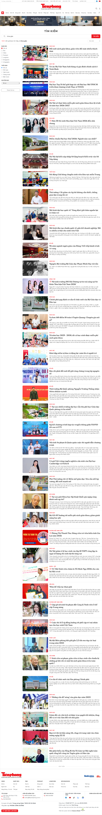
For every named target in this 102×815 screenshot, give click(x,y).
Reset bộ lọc (10, 90)
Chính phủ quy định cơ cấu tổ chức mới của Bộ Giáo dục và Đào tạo (75, 300)
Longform (6, 57)
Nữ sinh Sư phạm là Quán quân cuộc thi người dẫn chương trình (75, 443)
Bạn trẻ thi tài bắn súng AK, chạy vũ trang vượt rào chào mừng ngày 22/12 (74, 734)
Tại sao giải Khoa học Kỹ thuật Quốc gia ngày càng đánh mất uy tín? (73, 498)
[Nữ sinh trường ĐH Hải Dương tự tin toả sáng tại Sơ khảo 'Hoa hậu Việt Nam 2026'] (35, 286)
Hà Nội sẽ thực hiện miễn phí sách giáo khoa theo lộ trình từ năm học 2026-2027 (74, 104)
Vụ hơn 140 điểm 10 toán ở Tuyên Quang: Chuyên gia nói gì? (74, 318)
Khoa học (83, 13)
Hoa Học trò (66, 1)
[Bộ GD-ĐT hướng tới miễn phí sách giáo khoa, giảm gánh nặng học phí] (35, 519)
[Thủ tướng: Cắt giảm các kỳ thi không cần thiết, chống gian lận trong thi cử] (35, 196)
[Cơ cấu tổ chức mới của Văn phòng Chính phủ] (35, 683)
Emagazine (6, 60)
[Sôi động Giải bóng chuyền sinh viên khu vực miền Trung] (35, 178)
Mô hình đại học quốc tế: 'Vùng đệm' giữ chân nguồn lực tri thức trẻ (73, 211)
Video (94, 13)
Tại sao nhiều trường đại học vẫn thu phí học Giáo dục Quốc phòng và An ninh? (74, 408)
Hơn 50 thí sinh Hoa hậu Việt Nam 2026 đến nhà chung (72, 122)
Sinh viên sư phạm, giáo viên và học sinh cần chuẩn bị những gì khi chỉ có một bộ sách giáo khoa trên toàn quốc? (74, 660)
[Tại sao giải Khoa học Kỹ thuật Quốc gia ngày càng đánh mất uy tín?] (35, 501)
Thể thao (52, 13)
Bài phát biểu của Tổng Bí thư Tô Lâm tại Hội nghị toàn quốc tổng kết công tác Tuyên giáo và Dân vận (73, 752)
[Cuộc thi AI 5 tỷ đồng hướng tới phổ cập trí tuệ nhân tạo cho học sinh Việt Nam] (35, 626)
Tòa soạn (75, 1)
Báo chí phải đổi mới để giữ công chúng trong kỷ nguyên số (74, 372)
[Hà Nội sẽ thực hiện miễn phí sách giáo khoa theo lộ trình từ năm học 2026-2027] (35, 107)
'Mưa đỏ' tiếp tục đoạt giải (60, 587)
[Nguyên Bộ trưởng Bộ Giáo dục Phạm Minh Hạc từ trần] (35, 268)
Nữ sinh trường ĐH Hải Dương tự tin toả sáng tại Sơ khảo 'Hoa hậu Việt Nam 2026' (73, 282)
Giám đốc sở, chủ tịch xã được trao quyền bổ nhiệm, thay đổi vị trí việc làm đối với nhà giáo (74, 716)
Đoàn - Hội (52, 566)
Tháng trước (6, 74)
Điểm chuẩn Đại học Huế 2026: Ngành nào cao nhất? (73, 138)
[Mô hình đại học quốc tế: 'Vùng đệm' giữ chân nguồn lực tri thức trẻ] (35, 214)
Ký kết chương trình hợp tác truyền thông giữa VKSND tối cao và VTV (73, 425)
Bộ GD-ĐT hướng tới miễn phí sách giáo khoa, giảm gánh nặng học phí (74, 516)
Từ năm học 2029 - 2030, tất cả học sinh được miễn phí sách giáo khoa (73, 336)
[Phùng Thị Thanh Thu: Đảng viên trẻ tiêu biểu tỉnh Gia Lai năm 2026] (35, 537)
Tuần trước (6, 72)
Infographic (6, 62)
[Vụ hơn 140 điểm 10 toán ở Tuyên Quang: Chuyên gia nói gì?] (35, 321)
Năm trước (6, 77)
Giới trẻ (40, 13)
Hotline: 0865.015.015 (28, 1)
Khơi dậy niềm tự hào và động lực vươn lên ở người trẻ (73, 353)
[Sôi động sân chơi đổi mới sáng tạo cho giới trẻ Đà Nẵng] (35, 773)
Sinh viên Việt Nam (55, 1)
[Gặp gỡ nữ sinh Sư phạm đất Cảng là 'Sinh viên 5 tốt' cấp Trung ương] (35, 609)
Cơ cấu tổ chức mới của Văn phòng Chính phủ (69, 679)
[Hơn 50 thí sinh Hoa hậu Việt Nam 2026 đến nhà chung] (35, 125)
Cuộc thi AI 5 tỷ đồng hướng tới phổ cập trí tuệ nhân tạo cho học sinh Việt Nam (73, 623)
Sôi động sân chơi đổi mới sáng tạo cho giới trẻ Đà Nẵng (72, 769)
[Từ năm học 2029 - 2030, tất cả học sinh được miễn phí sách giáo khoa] (35, 339)
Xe (63, 13)
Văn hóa (67, 13)
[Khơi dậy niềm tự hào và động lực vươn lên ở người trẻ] (35, 357)
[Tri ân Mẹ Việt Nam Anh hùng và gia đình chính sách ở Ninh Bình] (35, 71)
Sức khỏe (29, 13)
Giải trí (72, 13)
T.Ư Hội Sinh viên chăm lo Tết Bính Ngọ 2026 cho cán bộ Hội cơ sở (74, 570)
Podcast (5, 55)
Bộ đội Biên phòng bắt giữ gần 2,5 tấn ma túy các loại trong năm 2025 (72, 641)
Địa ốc (23, 13)
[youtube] (100, 1)
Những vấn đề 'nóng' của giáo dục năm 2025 (71, 697)
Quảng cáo (83, 1)
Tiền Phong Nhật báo (42, 1)
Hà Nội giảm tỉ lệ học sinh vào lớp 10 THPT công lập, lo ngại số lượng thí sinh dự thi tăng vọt (73, 552)
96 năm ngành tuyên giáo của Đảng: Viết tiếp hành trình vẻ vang (74, 247)
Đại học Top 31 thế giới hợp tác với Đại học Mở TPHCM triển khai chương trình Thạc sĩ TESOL (73, 85)
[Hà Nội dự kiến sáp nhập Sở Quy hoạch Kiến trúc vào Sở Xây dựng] (35, 161)
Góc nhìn (52, 494)
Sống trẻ (52, 279)
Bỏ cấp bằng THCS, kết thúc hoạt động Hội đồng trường (73, 786)
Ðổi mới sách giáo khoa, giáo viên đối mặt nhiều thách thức (73, 49)
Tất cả (5, 48)
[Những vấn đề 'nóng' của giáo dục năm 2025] (35, 701)
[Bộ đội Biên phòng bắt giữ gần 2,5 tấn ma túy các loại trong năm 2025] (35, 644)
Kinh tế (12, 13)
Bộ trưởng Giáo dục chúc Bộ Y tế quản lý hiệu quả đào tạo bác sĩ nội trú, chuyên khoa (74, 805)
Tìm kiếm (51, 31)
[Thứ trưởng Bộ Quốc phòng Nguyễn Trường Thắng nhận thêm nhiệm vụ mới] (35, 393)
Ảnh (4, 50)
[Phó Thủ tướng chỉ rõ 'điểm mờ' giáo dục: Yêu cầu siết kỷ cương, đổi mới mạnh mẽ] (35, 483)
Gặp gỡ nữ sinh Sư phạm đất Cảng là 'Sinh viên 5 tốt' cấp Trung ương (73, 605)
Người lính (58, 13)
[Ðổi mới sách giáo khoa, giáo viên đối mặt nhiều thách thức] (35, 53)
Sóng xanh (18, 13)
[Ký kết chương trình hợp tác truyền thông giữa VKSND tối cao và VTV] (35, 429)
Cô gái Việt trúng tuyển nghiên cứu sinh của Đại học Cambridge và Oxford (72, 462)
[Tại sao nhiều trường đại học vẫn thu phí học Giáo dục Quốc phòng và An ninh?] (35, 411)
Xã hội (7, 13)
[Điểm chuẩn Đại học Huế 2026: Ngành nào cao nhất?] (35, 143)
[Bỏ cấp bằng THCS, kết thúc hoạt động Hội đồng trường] (35, 790)
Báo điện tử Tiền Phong (51, 7)
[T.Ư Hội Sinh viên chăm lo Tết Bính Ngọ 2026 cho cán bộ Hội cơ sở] (35, 573)
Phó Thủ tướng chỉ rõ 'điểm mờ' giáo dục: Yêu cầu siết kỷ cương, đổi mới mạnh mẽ (74, 480)
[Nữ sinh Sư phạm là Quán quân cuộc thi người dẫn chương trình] (35, 446)
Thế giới (35, 13)
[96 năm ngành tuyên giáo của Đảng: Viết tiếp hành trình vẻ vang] (35, 250)
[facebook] (97, 1)
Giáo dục (77, 13)
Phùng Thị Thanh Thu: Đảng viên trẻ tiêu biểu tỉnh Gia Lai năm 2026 (74, 534)
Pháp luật (46, 13)
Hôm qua (5, 70)
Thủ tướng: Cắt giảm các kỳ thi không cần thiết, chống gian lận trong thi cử (73, 193)
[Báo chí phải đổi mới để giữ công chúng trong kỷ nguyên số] (35, 375)
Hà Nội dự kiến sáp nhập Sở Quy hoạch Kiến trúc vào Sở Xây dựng (74, 157)
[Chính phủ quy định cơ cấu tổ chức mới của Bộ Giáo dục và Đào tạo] (35, 303)
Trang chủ (2, 13)
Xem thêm (99, 13)
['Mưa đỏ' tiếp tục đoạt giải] (35, 591)
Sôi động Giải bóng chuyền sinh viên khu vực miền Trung (74, 174)
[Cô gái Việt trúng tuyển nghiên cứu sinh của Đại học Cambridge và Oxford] (35, 465)
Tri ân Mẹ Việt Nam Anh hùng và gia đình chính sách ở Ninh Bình (73, 67)
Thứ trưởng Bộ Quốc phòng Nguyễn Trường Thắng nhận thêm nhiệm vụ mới (74, 390)
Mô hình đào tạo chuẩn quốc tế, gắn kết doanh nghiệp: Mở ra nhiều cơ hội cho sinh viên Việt (75, 229)
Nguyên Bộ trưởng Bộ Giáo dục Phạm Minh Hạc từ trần (73, 264)
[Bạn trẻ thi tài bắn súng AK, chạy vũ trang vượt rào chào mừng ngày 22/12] (35, 737)
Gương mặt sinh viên (55, 530)
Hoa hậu (90, 13)
